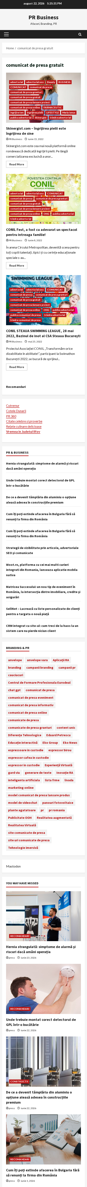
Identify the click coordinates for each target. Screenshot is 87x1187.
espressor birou (59, 750)
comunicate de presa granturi (30, 727)
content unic (66, 727)
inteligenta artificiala (24, 780)
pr (42, 810)
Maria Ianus (68, 112)
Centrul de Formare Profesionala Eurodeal (39, 682)
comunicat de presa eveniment (30, 697)
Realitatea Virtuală (22, 825)
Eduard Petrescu (58, 735)
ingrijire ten (16, 112)
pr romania (57, 810)
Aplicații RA (61, 660)
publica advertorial (20, 117)
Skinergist (41, 117)
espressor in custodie (24, 765)
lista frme (52, 780)
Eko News (70, 742)
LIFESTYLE (52, 112)
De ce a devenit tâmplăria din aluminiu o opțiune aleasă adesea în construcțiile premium (39, 1097)
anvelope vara (37, 660)
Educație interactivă (22, 742)
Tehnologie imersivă (23, 848)
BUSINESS (64, 82)
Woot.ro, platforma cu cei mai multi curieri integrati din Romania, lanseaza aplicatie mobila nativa (41, 570)
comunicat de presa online (25, 107)
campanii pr (66, 667)
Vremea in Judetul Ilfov (23, 431)
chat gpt (14, 690)
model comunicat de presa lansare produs (39, 795)
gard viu (14, 773)
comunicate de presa (23, 720)
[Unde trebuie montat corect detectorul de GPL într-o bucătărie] (43, 989)
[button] (6, 34)
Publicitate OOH (20, 818)
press (12, 957)
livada (69, 780)
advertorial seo (35, 82)
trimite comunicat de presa (25, 320)
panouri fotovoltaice (57, 803)
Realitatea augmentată (54, 818)
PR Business (43, 17)
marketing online (21, 788)
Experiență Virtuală (58, 765)
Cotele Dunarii (16, 411)
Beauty (51, 82)
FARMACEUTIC (53, 107)
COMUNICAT (18, 87)
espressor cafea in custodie (28, 757)
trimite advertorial (60, 117)
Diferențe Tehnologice (24, 735)
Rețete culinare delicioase (23, 426)
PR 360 (11, 416)
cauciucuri (15, 675)
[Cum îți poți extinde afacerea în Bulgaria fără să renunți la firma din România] (43, 1139)
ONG (46, 213)
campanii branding (39, 667)
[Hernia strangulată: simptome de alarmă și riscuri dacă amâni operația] (43, 916)
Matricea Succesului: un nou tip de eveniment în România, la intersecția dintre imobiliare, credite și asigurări (43, 592)
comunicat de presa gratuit (25, 97)
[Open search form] (80, 34)
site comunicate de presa (26, 833)
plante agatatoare (22, 810)
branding (14, 667)
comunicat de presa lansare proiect (30, 102)
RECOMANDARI (19, 935)
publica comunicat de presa (25, 314)
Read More (18, 165)
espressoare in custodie (25, 750)
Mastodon (13, 866)
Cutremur (12, 405)
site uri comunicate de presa (29, 840)
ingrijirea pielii (35, 112)
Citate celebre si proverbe (24, 421)
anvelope (15, 660)
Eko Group (50, 742)
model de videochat (22, 803)
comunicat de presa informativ (30, 705)
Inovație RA (64, 773)
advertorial (16, 82)
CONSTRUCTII (19, 1081)
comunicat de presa (41, 87)
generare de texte (38, 773)
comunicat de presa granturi (26, 92)
